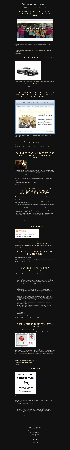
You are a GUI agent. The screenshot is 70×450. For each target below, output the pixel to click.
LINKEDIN (35, 442)
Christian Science (22, 146)
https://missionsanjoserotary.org (23, 48)
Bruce (24, 81)
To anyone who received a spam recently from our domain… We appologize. (35, 191)
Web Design (48, 50)
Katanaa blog (23, 239)
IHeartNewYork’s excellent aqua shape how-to (27, 353)
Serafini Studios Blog (42, 50)
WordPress (23, 144)
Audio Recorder (35, 329)
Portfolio (26, 245)
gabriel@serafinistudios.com (35, 430)
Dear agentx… (35, 369)
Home (25, 7)
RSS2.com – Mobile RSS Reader (39, 243)
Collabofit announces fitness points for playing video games (35, 155)
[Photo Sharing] (27, 237)
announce (36, 239)
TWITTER (35, 440)
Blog (40, 7)
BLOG (35, 443)
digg (36, 178)
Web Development (43, 245)
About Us (30, 7)
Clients (35, 7)
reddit (51, 178)
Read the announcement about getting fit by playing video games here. (28, 176)
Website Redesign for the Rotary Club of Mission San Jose (35, 13)
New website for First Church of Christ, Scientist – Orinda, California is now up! (35, 94)
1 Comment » (39, 317)
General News (21, 50)
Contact (44, 7)
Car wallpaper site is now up (35, 58)
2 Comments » (32, 86)
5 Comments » (31, 362)
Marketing (26, 50)
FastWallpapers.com (39, 83)
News (30, 50)
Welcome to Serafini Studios (24, 315)
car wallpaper (36, 81)
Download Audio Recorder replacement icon (23, 360)
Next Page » (52, 421)
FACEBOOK (35, 439)
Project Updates (34, 50)
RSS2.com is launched (35, 226)
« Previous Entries (18, 421)
